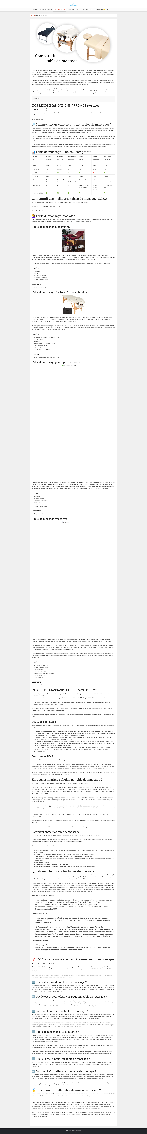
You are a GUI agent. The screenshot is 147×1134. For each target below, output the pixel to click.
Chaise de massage (46, 9)
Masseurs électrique (73, 9)
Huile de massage (87, 9)
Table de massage (59, 9)
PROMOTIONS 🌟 (100, 9)
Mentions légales (73, 1132)
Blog (108, 9)
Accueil (35, 9)
